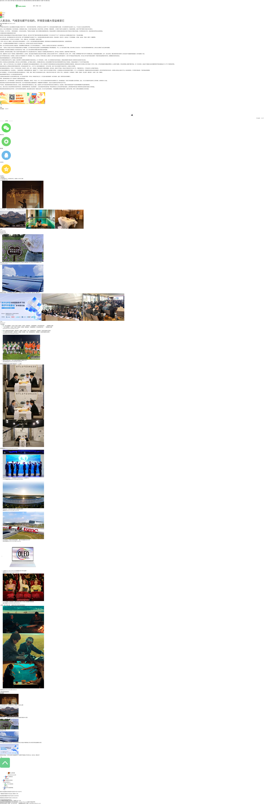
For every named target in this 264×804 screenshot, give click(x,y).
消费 (42, 0)
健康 (38, 0)
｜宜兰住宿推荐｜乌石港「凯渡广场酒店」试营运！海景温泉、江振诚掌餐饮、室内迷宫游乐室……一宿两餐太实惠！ (28, 327)
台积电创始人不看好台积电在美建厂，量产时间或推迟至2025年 (16, 539)
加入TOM (19, 800)
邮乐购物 (6, 800)
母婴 (24, 0)
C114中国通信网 (6, 479)
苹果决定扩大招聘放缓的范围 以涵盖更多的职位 (13, 508)
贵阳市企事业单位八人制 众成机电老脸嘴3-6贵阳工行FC (15, 360)
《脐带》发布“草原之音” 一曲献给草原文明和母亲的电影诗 (12, 605)
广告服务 (14, 800)
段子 (40, 0)
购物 (46, 0)
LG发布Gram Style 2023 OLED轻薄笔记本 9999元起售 (14, 570)
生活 (22, 0)
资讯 (3, 0)
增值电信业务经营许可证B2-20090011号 (8, 797)
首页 (1, 0)
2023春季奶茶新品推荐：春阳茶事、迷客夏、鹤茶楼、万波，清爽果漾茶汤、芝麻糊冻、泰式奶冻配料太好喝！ (26, 332)
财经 (35, 0)
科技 (49, 0)
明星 (13, 0)
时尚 (16, 0)
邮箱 (29, 0)
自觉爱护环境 (3, 232)
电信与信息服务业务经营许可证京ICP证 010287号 (11, 791)
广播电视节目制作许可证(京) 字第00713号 (9, 793)
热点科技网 (5, 541)
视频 (33, 0)
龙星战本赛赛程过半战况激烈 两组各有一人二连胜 (10, 363)
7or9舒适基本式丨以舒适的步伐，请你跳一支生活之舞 (11, 178)
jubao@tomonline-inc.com (35, 803)
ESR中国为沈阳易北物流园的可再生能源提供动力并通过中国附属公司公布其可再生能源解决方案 (20, 262)
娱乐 (9, 0)
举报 (1, 107)
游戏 (18, 0)
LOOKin (6, 0)
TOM (1, 180)
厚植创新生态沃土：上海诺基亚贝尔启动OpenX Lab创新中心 (16, 477)
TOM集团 (2, 800)
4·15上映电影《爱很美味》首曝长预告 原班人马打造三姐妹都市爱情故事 (18, 601)
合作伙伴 (10, 800)
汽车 (44, 0)
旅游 (20, 0)
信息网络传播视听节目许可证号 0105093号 (9, 795)
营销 (27, 0)
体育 (11, 0)
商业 (31, 0)
